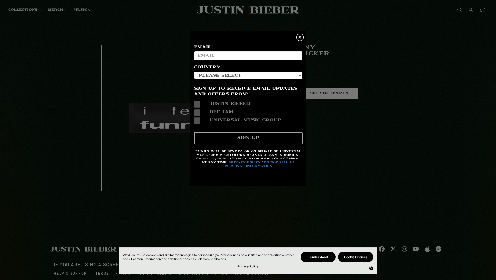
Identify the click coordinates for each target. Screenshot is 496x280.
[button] (300, 37)
